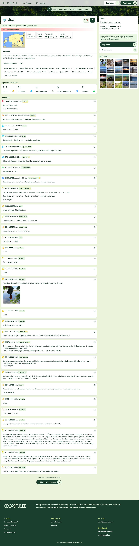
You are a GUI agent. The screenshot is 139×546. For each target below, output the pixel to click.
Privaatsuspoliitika (105, 531)
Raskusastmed (10, 532)
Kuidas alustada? (11, 522)
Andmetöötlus (104, 535)
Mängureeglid (10, 525)
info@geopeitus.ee (106, 522)
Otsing (54, 525)
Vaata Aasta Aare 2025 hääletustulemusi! (71, 9)
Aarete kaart (56, 522)
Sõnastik (7, 529)
